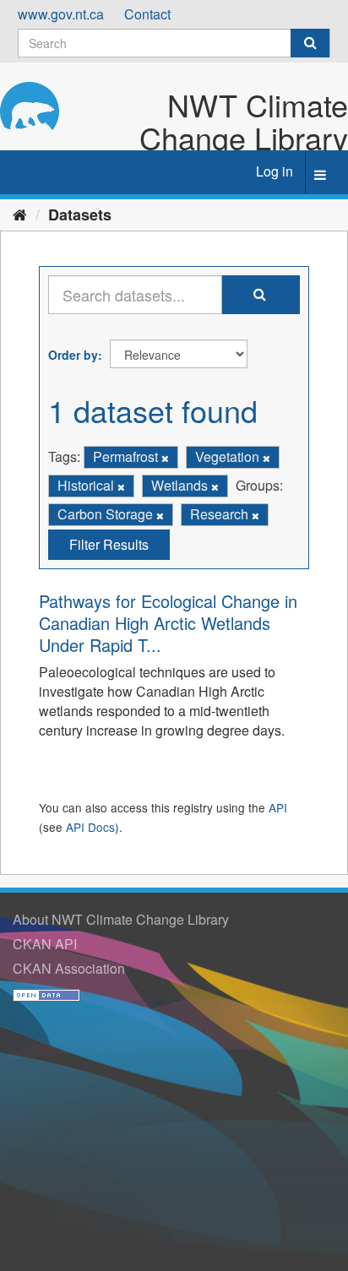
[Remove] (165, 457)
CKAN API (45, 943)
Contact (147, 14)
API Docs (90, 826)
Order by (73, 354)
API (278, 807)
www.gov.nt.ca (61, 14)
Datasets (79, 214)
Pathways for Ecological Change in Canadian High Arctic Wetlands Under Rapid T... (168, 623)
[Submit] (310, 43)
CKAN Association (69, 968)
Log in (274, 171)
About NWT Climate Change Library (121, 919)
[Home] (20, 214)
